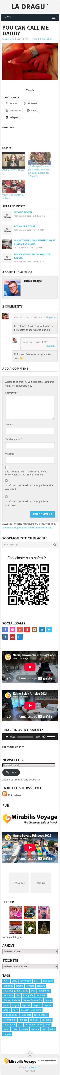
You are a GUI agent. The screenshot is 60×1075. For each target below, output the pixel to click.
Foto (35, 39)
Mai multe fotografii (12, 937)
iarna (6, 1005)
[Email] (20, 637)
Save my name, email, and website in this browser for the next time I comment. (26, 473)
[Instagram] (34, 629)
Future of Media (12, 1000)
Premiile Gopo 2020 (31, 1010)
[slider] (51, 736)
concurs (41, 985)
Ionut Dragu (8, 39)
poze (15, 1010)
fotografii (41, 995)
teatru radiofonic (33, 1024)
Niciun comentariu (22, 216)
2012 (14, 981)
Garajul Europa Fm (32, 1000)
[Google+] (20, 629)
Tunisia (24, 1029)
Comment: (11, 392)
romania (34, 1019)
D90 (33, 990)
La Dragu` (30, 7)
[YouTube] (12, 637)
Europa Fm (44, 990)
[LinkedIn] (42, 629)
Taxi (20, 1024)
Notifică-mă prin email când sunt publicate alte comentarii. (29, 487)
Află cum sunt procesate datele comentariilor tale (27, 527)
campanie (8, 985)
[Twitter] (49, 629)
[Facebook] (5, 629)
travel (15, 1029)
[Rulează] (6, 736)
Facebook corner (13, 747)
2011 (6, 981)
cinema (19, 985)
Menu (7, 17)
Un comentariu (21, 247)
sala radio (46, 1019)
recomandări (10, 1019)
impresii (26, 1005)
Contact (30, 1071)
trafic (6, 1029)
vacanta (35, 1029)
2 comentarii (46, 39)
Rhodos (23, 1019)
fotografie (28, 995)
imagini (15, 1005)
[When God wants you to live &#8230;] (13, 186)
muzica (48, 1005)
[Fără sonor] (44, 736)
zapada (7, 1034)
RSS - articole (14, 795)
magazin (37, 1005)
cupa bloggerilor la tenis (16, 990)
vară (44, 1029)
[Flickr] (12, 629)
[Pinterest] (27, 629)
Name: (9, 424)
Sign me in (11, 772)
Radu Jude (26, 1015)
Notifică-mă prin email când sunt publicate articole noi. (26, 503)
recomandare (41, 1015)
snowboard (9, 1024)
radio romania (11, 1015)
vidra (52, 1029)
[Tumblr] (5, 637)
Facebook (8, 995)
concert (30, 985)
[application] (30, 736)
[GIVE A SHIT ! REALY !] (13, 160)
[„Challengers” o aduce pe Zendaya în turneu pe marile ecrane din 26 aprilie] (39, 158)
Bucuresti (48, 981)
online (7, 1010)
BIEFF (37, 981)
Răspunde (51, 317)
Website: (9, 454)
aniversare (25, 981)
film (18, 995)
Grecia (48, 1000)
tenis (48, 1024)
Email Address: (13, 439)
